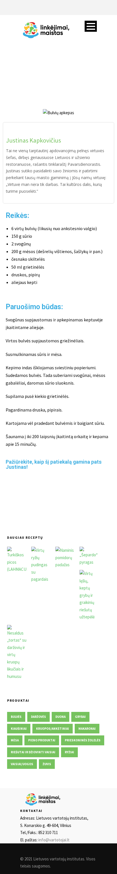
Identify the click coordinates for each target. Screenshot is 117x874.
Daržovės (38, 717)
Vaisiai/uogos (22, 764)
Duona (60, 717)
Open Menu (91, 26)
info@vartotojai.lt (54, 840)
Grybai (80, 717)
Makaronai (87, 729)
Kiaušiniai (19, 729)
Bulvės (16, 717)
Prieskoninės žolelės (83, 740)
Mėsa (15, 740)
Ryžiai (69, 752)
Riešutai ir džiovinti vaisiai (33, 752)
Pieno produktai (41, 740)
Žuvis (47, 764)
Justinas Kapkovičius (33, 140)
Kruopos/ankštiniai (52, 729)
